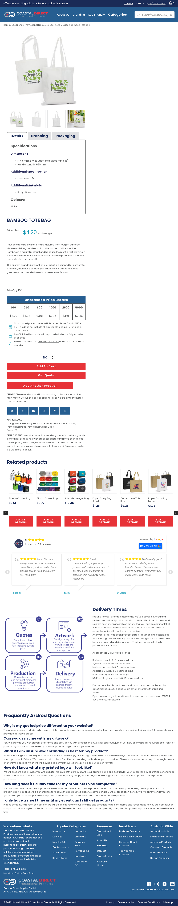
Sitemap (168, 902)
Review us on (148, 546)
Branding (79, 15)
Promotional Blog (104, 833)
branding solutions (48, 341)
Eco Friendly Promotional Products (30, 24)
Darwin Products (159, 858)
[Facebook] (23, 411)
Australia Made (102, 863)
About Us (63, 15)
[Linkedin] (44, 411)
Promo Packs (104, 856)
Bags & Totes (59, 858)
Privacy (110, 902)
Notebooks (58, 831)
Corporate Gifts (81, 863)
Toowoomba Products (126, 852)
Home (6, 24)
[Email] (33, 411)
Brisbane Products (129, 831)
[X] (12, 411)
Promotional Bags (16, 426)
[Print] (65, 411)
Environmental (126, 902)
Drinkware (80, 836)
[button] (171, 3)
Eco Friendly (96, 15)
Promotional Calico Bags (40, 426)
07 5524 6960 (18, 869)
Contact (128, 3)
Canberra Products (161, 847)
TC (16, 430)
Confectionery (60, 847)
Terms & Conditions (149, 902)
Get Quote (46, 375)
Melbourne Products (161, 836)
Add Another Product (40, 386)
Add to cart (46, 366)
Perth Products (158, 852)
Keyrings (57, 836)
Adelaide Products (160, 842)
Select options (77, 521)
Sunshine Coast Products (128, 843)
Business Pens (80, 843)
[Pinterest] (54, 411)
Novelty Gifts (59, 842)
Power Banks (82, 851)
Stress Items (59, 852)
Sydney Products (159, 831)
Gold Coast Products (131, 836)
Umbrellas (80, 831)
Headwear (81, 856)
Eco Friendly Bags (59, 24)
